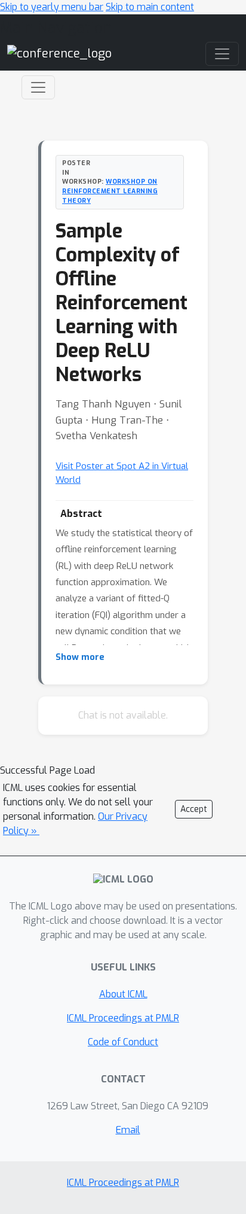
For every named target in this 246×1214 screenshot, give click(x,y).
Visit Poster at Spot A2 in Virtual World (122, 473)
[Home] (59, 53)
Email (128, 1130)
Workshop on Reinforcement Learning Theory (110, 191)
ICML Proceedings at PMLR (123, 1018)
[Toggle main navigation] (222, 54)
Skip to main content (150, 7)
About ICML (123, 994)
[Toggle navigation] (38, 87)
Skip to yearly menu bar (51, 7)
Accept (193, 809)
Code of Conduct (123, 1042)
